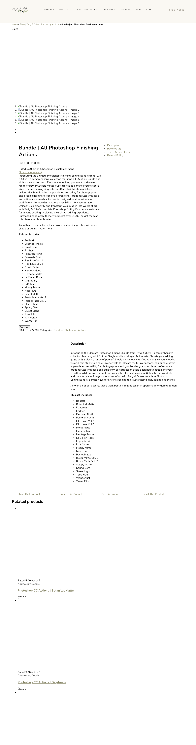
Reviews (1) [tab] (114, 148)
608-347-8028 (176, 10)
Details (35, 584)
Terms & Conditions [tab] (118, 152)
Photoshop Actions (50, 24)
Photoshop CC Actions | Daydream (42, 682)
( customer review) (30, 172)
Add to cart (24, 327)
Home (15, 24)
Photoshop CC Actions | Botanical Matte (46, 591)
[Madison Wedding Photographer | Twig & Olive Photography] (20, 2)
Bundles (58, 330)
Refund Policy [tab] (115, 155)
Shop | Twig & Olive (29, 24)
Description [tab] (113, 145)
